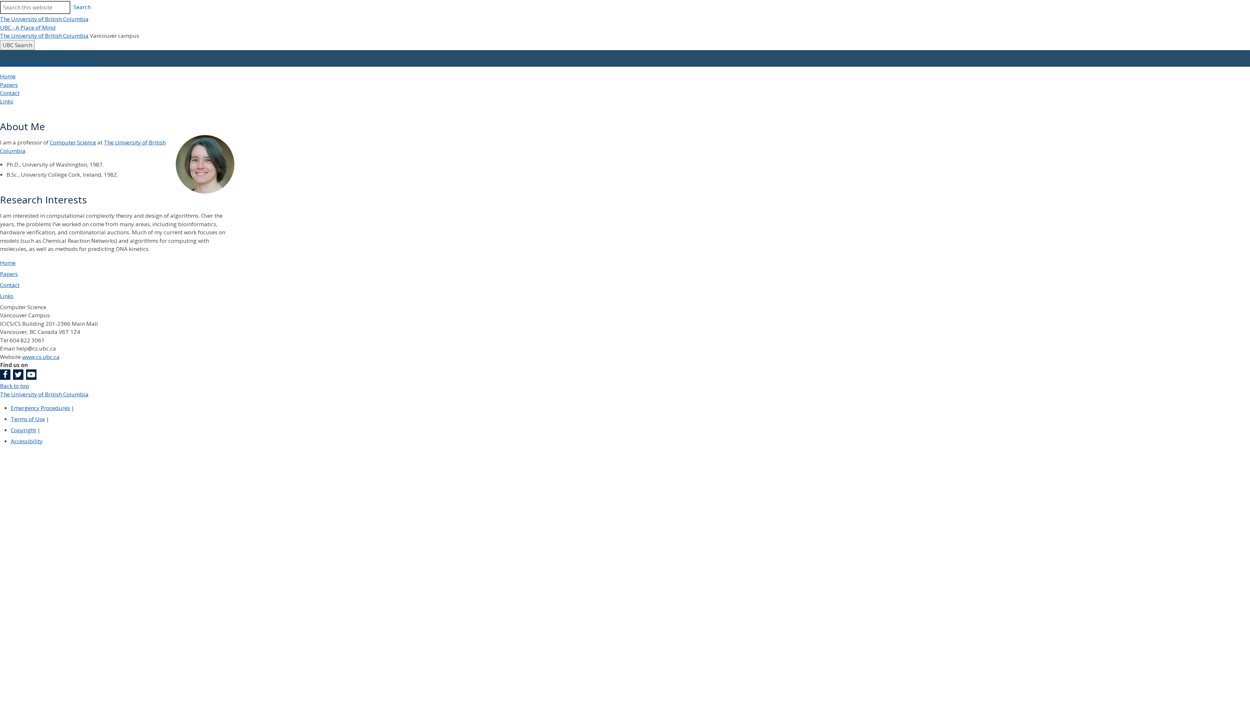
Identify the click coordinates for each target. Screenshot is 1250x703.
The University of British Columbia (44, 19)
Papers (9, 85)
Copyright (23, 430)
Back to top (14, 386)
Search (82, 7)
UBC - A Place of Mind (28, 27)
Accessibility (27, 441)
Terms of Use (28, 419)
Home (8, 76)
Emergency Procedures (40, 408)
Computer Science (73, 142)
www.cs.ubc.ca (41, 357)
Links (6, 101)
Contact (10, 93)
